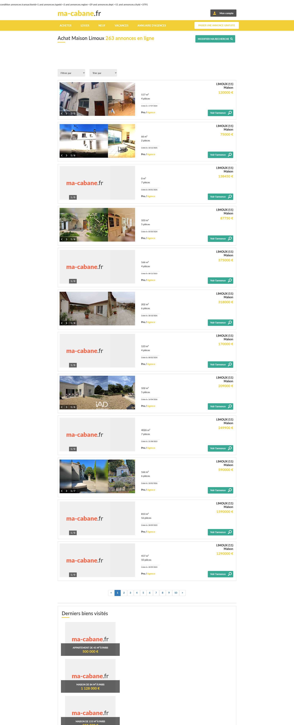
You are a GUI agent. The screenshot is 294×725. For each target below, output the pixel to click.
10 (175, 592)
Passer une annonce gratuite (216, 25)
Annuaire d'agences (152, 25)
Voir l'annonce (218, 112)
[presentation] (62, 113)
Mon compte (226, 13)
